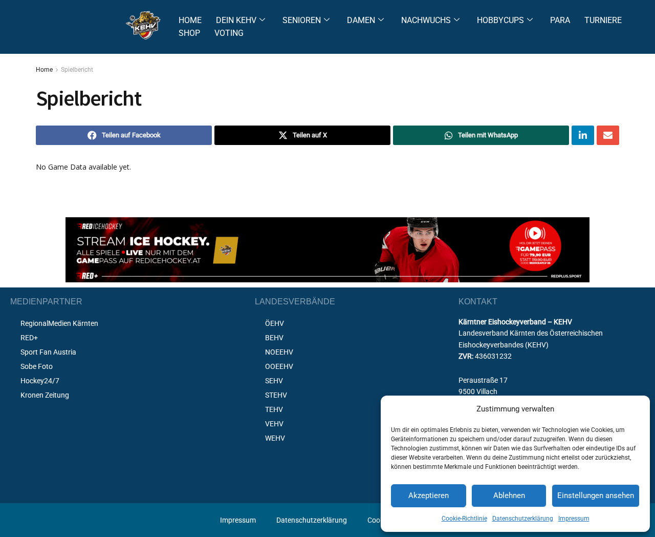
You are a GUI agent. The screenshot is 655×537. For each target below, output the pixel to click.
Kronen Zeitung (44, 395)
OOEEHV (279, 366)
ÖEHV (274, 323)
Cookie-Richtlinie (464, 518)
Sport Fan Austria (48, 352)
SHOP (189, 33)
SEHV (274, 381)
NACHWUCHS (426, 20)
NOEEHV (279, 352)
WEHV (275, 438)
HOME (190, 20)
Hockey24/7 (39, 381)
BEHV (274, 338)
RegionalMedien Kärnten (59, 323)
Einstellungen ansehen (595, 495)
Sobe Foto (36, 366)
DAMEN (361, 20)
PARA (560, 20)
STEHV (276, 395)
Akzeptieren (428, 495)
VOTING (229, 33)
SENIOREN (301, 20)
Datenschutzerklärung (522, 518)
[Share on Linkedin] (583, 135)
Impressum (574, 518)
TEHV (274, 409)
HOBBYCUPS (500, 20)
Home (44, 69)
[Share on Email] (608, 135)
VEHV (274, 424)
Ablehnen (509, 495)
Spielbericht (77, 69)
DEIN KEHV (236, 20)
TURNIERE (603, 20)
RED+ (29, 338)
